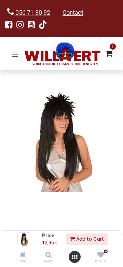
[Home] (22, 255)
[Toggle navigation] (15, 53)
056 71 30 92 (32, 12)
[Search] (48, 255)
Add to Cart (89, 239)
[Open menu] (74, 257)
